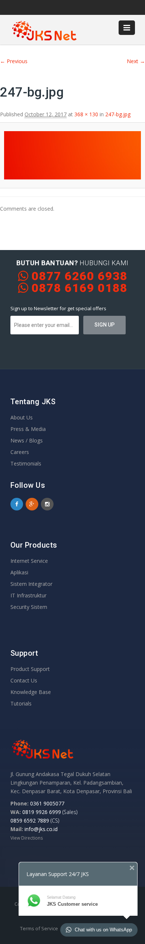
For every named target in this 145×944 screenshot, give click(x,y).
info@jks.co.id (41, 829)
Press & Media (28, 428)
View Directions (26, 838)
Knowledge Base (30, 691)
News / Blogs (26, 440)
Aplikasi (19, 572)
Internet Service (29, 560)
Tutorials (21, 703)
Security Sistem (28, 606)
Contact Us (23, 680)
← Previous (14, 61)
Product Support (30, 668)
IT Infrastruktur (28, 595)
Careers (19, 451)
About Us (21, 417)
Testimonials (25, 463)
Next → (136, 61)
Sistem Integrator (31, 583)
